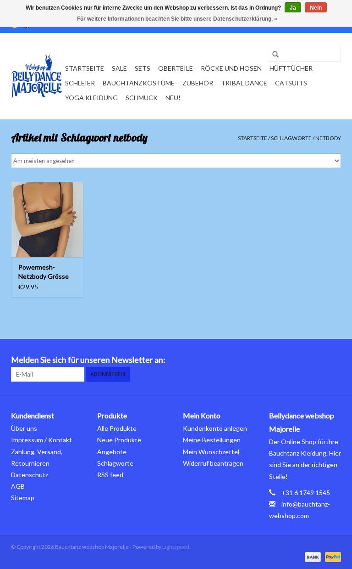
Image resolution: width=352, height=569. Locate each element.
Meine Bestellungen (212, 440)
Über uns (24, 428)
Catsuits (291, 83)
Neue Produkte (119, 440)
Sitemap (22, 497)
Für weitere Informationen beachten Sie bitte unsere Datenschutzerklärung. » (177, 19)
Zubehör (197, 83)
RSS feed (110, 475)
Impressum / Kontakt (41, 440)
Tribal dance (244, 83)
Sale (119, 68)
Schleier (80, 83)
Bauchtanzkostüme (139, 83)
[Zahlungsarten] (312, 556)
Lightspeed (175, 546)
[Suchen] (272, 54)
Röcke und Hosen (231, 68)
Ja (293, 8)
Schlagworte (291, 138)
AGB (18, 486)
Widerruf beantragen (213, 463)
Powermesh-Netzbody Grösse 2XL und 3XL (43, 272)
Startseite (84, 68)
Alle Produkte (117, 428)
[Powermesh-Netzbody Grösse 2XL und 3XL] (47, 220)
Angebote (111, 452)
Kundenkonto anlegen (215, 428)
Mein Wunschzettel (211, 452)
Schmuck (142, 97)
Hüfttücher (291, 68)
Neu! (173, 97)
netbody (328, 138)
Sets (142, 68)
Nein (316, 8)
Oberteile (175, 68)
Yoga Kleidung (91, 97)
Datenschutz (29, 475)
